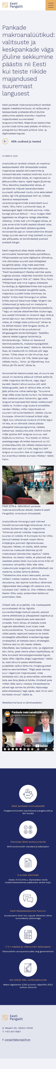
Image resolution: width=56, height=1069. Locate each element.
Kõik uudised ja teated (26, 141)
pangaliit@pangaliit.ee (17, 1039)
